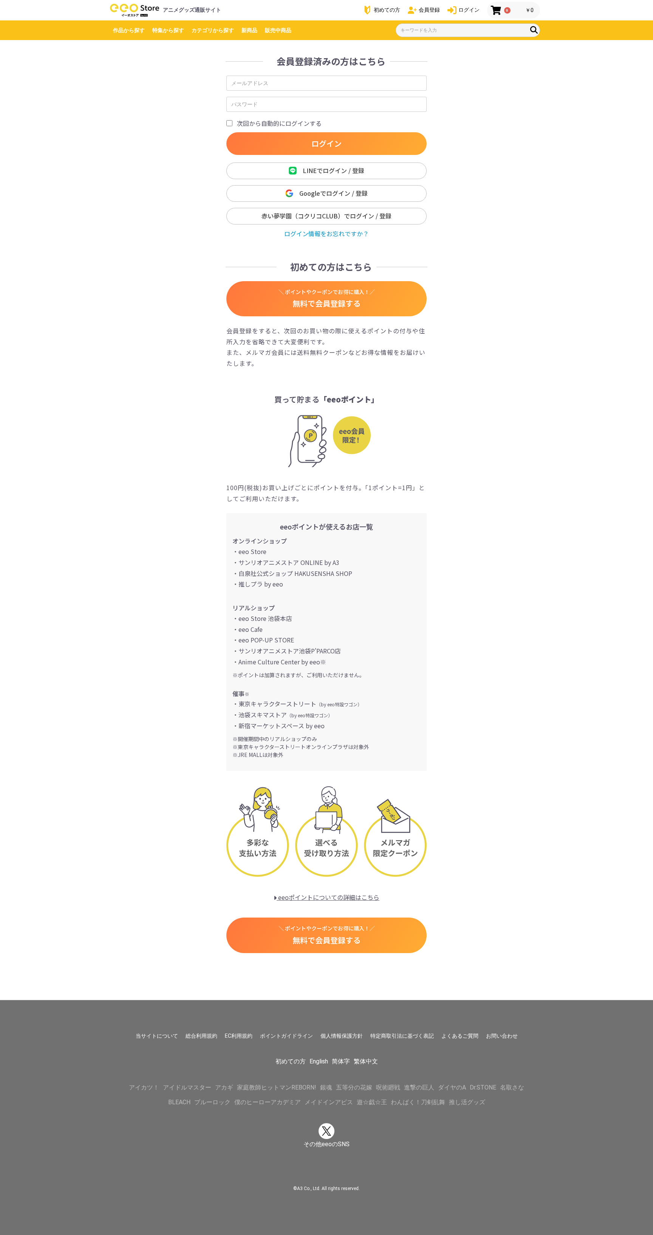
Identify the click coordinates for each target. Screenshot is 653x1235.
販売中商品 (278, 30)
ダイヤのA (452, 1087)
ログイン (326, 143)
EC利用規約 (238, 1036)
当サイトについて (157, 1036)
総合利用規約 (201, 1036)
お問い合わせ (502, 1036)
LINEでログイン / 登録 (330, 170)
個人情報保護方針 (341, 1036)
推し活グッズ (467, 1102)
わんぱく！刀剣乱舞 (418, 1102)
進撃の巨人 (419, 1087)
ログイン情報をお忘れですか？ (326, 233)
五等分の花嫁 (354, 1087)
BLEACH (179, 1102)
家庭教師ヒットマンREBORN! (276, 1087)
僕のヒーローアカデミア (267, 1102)
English (318, 1061)
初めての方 (290, 1061)
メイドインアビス (329, 1102)
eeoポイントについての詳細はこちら (328, 897)
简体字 (341, 1061)
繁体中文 (366, 1061)
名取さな (512, 1087)
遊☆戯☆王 (372, 1102)
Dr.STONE (483, 1087)
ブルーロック (212, 1102)
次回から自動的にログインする (279, 123)
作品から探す (129, 30)
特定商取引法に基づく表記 (402, 1036)
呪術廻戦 (388, 1087)
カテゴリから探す (213, 30)
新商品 (249, 30)
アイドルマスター (187, 1087)
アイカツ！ (144, 1087)
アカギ (224, 1087)
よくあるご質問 (459, 1036)
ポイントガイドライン (286, 1036)
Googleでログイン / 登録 (330, 193)
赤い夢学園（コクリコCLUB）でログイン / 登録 (326, 215)
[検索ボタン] (534, 30)
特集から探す (168, 30)
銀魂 (326, 1087)
